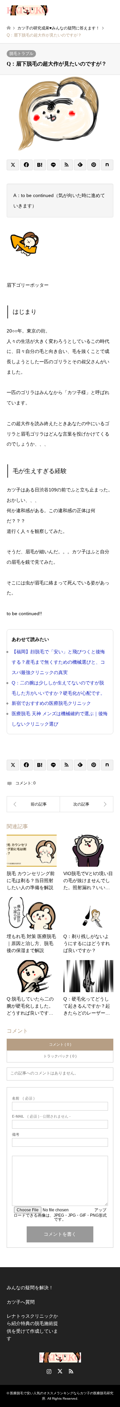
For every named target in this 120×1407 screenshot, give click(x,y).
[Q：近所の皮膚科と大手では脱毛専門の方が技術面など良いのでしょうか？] (33, 804)
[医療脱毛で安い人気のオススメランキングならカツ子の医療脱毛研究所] (27, 10)
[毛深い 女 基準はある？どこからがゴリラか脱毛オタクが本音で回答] (86, 804)
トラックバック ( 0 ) (60, 1056)
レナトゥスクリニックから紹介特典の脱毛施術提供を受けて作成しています (32, 1327)
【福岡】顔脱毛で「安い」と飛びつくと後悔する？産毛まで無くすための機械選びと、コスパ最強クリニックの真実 (58, 662)
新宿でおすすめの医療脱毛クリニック (51, 703)
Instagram (49, 1371)
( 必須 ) (23, 1098)
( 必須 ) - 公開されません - (41, 1116)
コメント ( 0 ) (60, 1044)
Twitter (60, 1371)
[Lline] (53, 165)
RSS (71, 1371)
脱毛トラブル (21, 53)
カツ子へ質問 (21, 1302)
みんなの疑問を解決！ (30, 1287)
